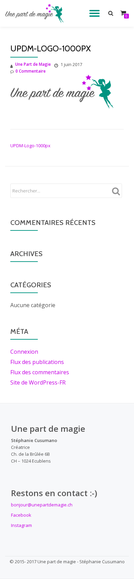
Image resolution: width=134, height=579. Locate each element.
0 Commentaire (30, 71)
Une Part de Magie (33, 64)
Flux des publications (37, 362)
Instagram (21, 525)
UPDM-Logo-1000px (30, 145)
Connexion (24, 351)
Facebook (21, 515)
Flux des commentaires (39, 372)
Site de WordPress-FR (38, 382)
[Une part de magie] (35, 13)
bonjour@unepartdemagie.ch (41, 505)
